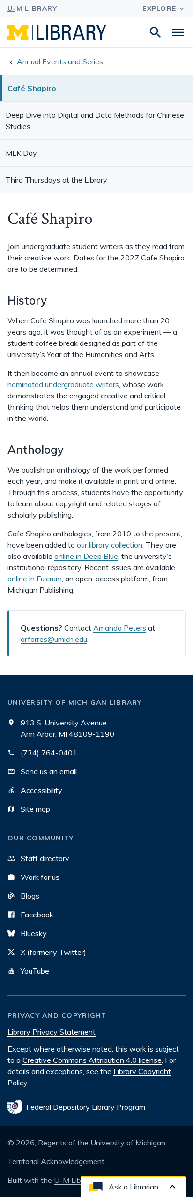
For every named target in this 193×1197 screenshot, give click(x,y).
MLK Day (21, 153)
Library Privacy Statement (51, 1032)
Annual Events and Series (60, 61)
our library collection (109, 544)
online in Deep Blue (86, 556)
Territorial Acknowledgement (55, 1161)
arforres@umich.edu (54, 639)
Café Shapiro (31, 88)
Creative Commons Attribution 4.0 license (92, 1060)
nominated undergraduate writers (63, 384)
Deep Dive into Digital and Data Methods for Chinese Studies (95, 120)
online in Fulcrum (34, 578)
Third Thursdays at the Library (56, 179)
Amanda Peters (119, 628)
